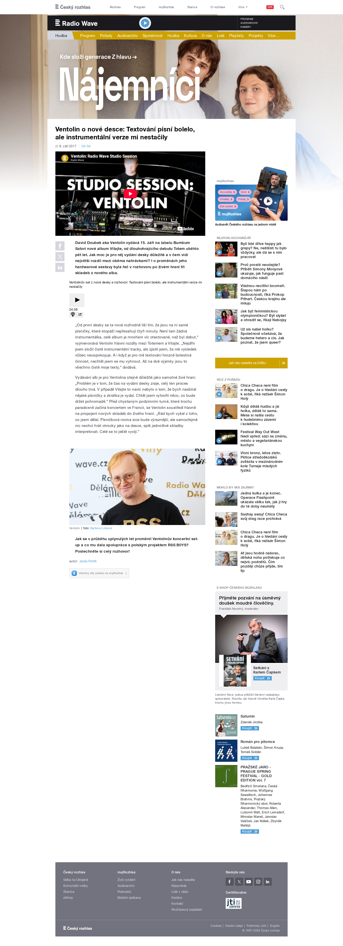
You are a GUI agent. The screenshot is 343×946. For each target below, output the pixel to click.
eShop (68, 898)
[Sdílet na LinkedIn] (60, 267)
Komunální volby (75, 886)
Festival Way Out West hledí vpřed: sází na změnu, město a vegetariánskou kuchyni (264, 438)
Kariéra (177, 898)
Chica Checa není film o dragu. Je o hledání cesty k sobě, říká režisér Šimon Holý (264, 392)
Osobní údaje (234, 925)
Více (273, 35)
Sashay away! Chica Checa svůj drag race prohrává (264, 516)
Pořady (106, 35)
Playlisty (236, 35)
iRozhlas (115, 7)
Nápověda (179, 886)
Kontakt (177, 904)
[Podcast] (72, 315)
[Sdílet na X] (60, 256)
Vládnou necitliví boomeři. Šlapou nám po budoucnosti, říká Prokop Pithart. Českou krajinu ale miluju (263, 294)
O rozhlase (218, 7)
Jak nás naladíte (183, 880)
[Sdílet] (80, 315)
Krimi (244, 192)
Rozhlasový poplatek (187, 909)
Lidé (220, 35)
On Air (86, 146)
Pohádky (224, 199)
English (275, 925)
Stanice (192, 7)
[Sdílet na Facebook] (60, 245)
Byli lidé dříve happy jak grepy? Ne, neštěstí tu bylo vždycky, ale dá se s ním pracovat (264, 250)
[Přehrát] (76, 300)
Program (139, 7)
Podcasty (124, 892)
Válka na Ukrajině (75, 880)
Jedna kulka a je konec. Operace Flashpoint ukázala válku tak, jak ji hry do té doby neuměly (264, 499)
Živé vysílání (226, 206)
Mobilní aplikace (129, 898)
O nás (207, 35)
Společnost (153, 35)
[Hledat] (282, 7)
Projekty (256, 35)
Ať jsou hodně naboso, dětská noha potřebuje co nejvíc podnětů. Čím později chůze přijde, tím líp (263, 562)
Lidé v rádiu (180, 892)
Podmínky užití (256, 925)
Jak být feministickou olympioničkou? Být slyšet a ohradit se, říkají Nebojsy (263, 315)
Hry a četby (226, 192)
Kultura (190, 35)
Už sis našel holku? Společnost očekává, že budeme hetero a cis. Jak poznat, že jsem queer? (262, 335)
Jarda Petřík (88, 561)
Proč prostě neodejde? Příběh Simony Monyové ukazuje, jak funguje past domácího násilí (262, 271)
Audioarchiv (249, 23)
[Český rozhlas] (72, 7)
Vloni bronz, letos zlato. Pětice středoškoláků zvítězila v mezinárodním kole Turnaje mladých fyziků (262, 461)
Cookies (216, 925)
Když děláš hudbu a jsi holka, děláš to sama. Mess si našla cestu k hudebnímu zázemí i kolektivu (260, 415)
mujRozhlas (166, 7)
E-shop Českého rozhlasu (239, 588)
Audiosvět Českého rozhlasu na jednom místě (245, 224)
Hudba (61, 35)
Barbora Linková (101, 528)
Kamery (246, 27)
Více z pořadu (228, 379)
